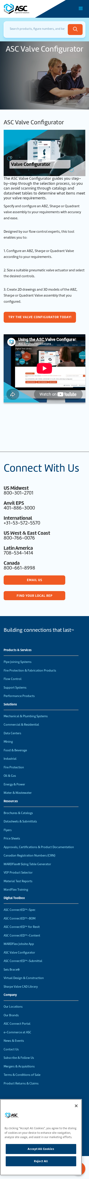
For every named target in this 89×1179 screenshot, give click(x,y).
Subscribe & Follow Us (19, 1058)
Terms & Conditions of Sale (22, 1075)
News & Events (14, 1041)
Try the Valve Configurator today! (39, 317)
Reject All (41, 1161)
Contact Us (11, 1049)
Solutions (10, 704)
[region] (41, 1137)
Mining (8, 742)
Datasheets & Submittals (20, 821)
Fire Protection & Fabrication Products (30, 670)
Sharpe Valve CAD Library (21, 987)
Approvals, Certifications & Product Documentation (39, 847)
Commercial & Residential (21, 725)
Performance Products (19, 696)
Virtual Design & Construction (24, 978)
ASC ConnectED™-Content (22, 935)
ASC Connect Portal (17, 1024)
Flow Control (12, 679)
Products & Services (17, 650)
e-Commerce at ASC (17, 1032)
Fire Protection (14, 767)
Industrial (10, 759)
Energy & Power (14, 784)
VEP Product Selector (18, 872)
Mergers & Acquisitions (19, 1066)
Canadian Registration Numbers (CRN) (29, 855)
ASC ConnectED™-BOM (19, 918)
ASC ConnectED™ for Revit (22, 927)
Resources (11, 801)
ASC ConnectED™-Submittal (23, 961)
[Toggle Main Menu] (80, 8)
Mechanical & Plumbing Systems (26, 716)
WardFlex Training (16, 890)
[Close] (76, 1106)
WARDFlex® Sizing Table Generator (27, 864)
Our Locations (13, 1007)
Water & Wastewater (18, 793)
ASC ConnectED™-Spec (20, 910)
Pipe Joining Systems (17, 662)
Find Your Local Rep (34, 596)
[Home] (29, 9)
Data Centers (12, 733)
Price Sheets (12, 838)
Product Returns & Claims (21, 1083)
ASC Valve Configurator (19, 952)
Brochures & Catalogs (18, 813)
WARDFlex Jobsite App (19, 944)
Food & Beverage (15, 750)
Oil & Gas (10, 776)
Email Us (34, 580)
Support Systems (15, 687)
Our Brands (11, 1015)
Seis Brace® (12, 970)
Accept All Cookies (41, 1149)
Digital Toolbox (14, 898)
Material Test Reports (18, 881)
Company (10, 995)
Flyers (8, 830)
